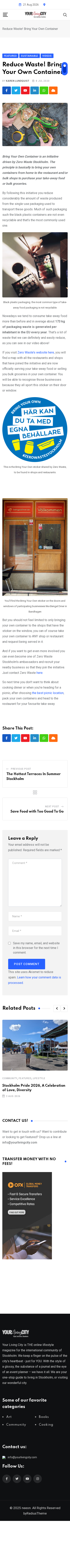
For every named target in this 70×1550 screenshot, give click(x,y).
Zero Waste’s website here (36, 352)
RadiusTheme (37, 1513)
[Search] (65, 14)
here (40, 673)
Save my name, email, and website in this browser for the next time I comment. (36, 947)
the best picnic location (48, 693)
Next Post (52, 806)
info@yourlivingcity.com (22, 1457)
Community (9, 1078)
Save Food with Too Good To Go (37, 811)
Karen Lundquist (17, 81)
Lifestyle (39, 1078)
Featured (25, 1078)
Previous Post (21, 769)
